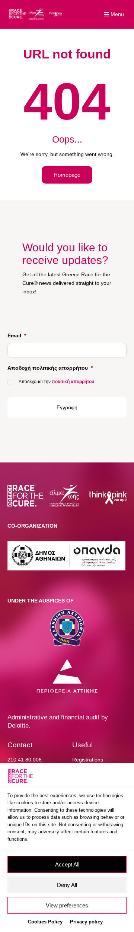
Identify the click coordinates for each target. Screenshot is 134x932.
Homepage (67, 175)
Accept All (67, 864)
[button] (115, 14)
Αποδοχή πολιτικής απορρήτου (50, 368)
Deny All (67, 885)
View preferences (67, 905)
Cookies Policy (45, 922)
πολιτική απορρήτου (73, 381)
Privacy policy (86, 922)
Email (16, 335)
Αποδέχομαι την (56, 381)
